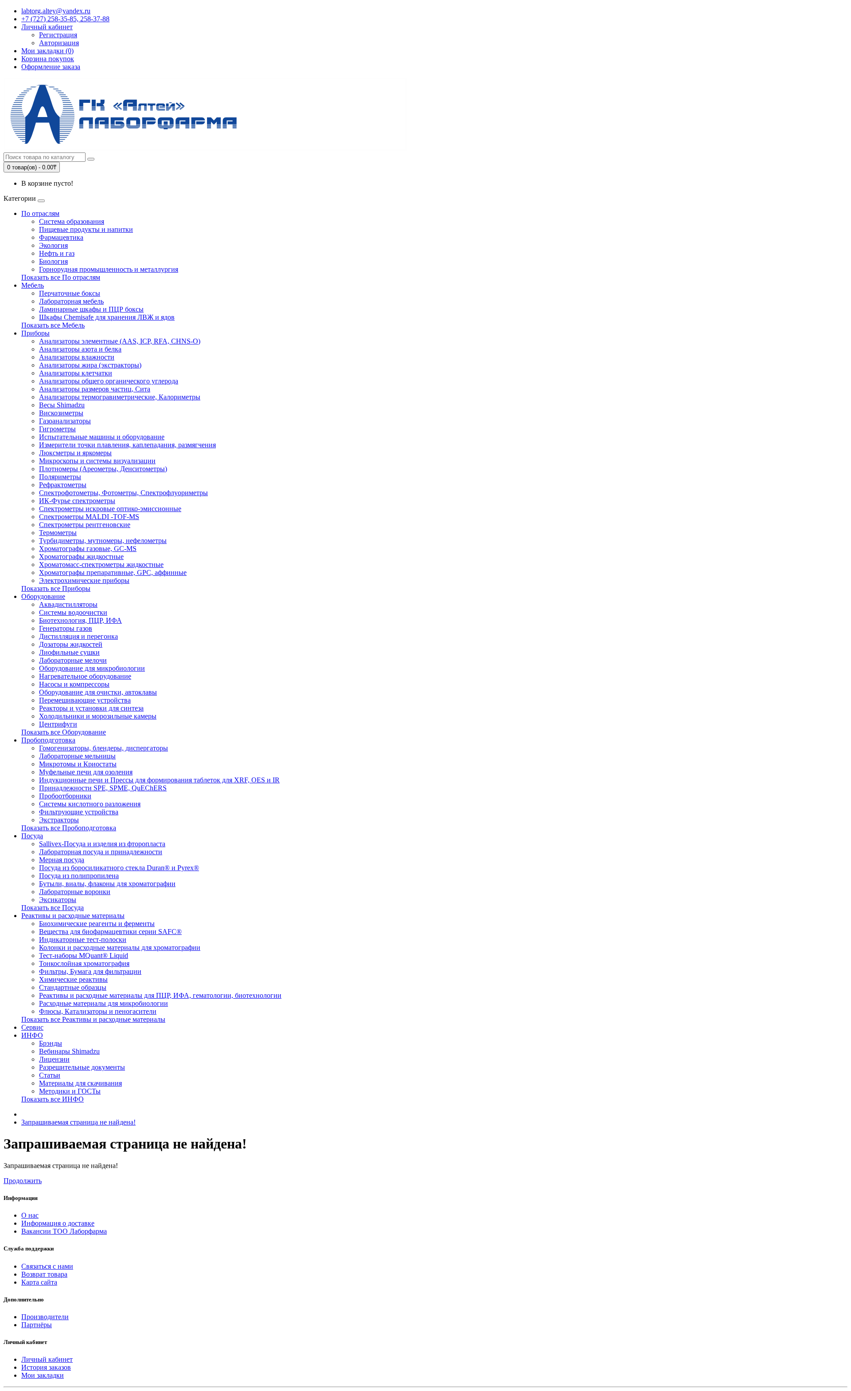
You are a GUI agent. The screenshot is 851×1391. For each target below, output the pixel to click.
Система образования (71, 221)
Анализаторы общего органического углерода (108, 381)
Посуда (32, 836)
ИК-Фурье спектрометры (77, 500)
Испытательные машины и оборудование (101, 437)
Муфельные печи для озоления (86, 772)
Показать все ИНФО (52, 1099)
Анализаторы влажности (76, 357)
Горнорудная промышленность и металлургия (108, 269)
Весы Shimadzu (62, 405)
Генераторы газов (65, 628)
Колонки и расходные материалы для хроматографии (119, 947)
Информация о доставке (57, 1223)
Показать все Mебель (53, 325)
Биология (53, 261)
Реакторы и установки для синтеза (91, 708)
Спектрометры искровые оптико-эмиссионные (110, 508)
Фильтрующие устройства (78, 812)
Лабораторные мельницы (77, 756)
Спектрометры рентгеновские (84, 524)
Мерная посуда (61, 860)
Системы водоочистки (73, 612)
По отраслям (40, 213)
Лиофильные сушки (69, 652)
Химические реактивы (73, 979)
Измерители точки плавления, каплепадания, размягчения (127, 445)
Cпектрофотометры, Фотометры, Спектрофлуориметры (123, 492)
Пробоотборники (65, 796)
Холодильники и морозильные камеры (97, 716)
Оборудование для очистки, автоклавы (98, 692)
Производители (45, 1317)
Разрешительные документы (82, 1067)
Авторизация (59, 43)
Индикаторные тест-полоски (82, 939)
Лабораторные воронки (74, 891)
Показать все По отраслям (60, 277)
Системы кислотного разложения (90, 804)
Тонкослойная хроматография (84, 963)
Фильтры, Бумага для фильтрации (90, 971)
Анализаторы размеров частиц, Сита (94, 389)
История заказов (46, 1367)
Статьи (49, 1075)
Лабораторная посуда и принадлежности (100, 852)
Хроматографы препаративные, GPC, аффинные (113, 572)
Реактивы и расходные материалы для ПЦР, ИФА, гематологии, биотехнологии (160, 995)
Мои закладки (42, 1375)
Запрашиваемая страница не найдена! (78, 1122)
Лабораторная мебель (71, 301)
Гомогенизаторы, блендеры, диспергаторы (103, 748)
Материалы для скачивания (80, 1083)
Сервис (32, 1027)
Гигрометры (57, 429)
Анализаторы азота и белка (80, 349)
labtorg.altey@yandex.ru (55, 11)
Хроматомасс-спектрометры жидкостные (101, 564)
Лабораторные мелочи (73, 660)
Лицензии (54, 1059)
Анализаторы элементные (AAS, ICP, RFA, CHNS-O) (119, 341)
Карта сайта (39, 1282)
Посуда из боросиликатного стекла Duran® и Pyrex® (119, 867)
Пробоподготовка (48, 740)
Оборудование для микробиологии (92, 668)
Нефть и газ (56, 253)
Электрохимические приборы (84, 580)
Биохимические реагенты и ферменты (97, 923)
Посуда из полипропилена (79, 875)
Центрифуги (58, 724)
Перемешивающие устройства (85, 700)
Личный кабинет (47, 1359)
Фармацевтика (61, 237)
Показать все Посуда (52, 907)
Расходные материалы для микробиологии (103, 1003)
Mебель (32, 285)
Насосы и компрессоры (74, 684)
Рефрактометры (62, 484)
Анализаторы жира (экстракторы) (90, 365)
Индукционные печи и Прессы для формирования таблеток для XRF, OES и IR (159, 780)
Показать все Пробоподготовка (68, 828)
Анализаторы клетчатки (75, 373)
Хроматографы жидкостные (81, 556)
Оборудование (43, 596)
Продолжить (23, 1180)
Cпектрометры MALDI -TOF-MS (89, 516)
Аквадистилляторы (68, 604)
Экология (53, 245)
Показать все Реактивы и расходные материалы (93, 1019)
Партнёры (36, 1324)
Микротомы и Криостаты (78, 764)
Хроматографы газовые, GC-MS (88, 548)
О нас (30, 1215)
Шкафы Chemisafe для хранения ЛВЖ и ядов (107, 317)
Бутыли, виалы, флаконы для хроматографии (107, 883)
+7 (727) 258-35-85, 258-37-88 (65, 19)
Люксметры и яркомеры (75, 453)
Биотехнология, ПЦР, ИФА (80, 620)
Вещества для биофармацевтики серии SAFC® (110, 931)
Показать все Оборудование (63, 732)
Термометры (58, 532)
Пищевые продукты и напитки (86, 229)
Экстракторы (59, 820)
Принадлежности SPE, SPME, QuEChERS (103, 788)
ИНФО (32, 1035)
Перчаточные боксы (69, 293)
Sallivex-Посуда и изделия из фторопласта (102, 844)
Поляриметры (60, 477)
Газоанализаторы (65, 421)
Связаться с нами (47, 1266)
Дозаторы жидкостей (70, 644)
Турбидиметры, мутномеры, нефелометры (103, 540)
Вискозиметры (61, 413)
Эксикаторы (57, 899)
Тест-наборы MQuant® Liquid (83, 955)
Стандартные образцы (72, 987)
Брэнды (50, 1043)
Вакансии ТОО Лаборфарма (64, 1231)
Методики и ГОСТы (70, 1091)
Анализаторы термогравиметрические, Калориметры (119, 397)
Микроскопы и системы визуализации (97, 461)
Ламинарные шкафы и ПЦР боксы (91, 309)
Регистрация (58, 35)
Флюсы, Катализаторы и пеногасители (97, 1011)
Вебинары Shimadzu (69, 1051)
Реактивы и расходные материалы (73, 915)
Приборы (35, 333)
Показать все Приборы (55, 588)
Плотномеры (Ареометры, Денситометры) (103, 469)
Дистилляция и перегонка (78, 636)
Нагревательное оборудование (85, 676)
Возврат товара (44, 1274)
